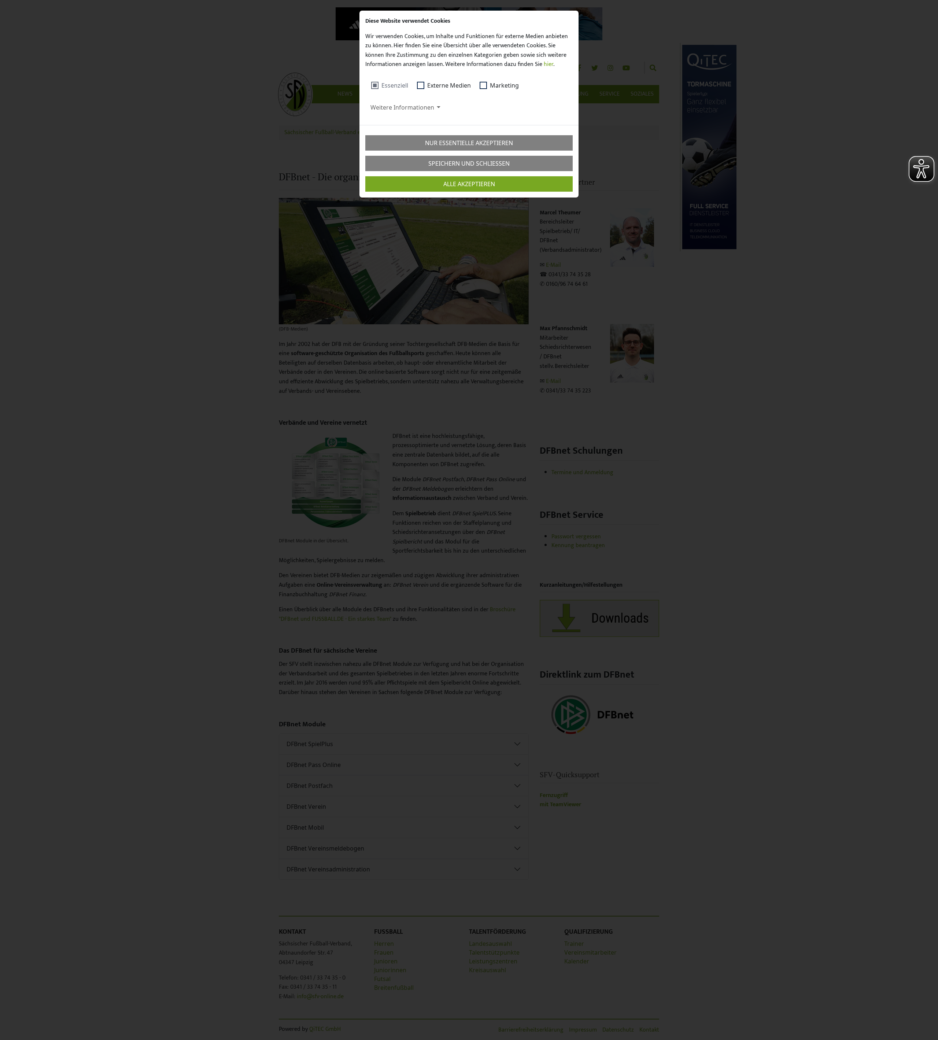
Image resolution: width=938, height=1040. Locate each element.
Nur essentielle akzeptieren (469, 143)
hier (548, 64)
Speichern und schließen (469, 163)
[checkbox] (389, 85)
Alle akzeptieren (469, 184)
